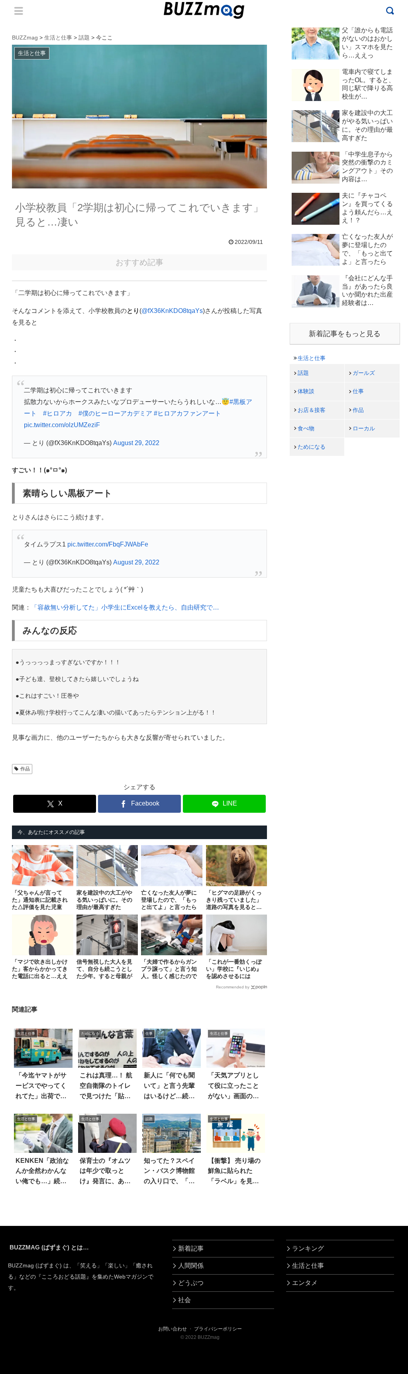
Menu (18, 11)
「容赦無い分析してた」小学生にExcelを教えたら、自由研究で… (125, 607)
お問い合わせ (172, 1329)
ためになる (312, 446)
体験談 (306, 391)
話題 (303, 373)
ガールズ (364, 373)
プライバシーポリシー (218, 1329)
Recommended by (232, 987)
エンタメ (305, 1282)
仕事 (358, 391)
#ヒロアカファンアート (187, 413)
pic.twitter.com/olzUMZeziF (62, 425)
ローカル (364, 428)
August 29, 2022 (136, 443)
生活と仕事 (312, 358)
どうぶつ (191, 1282)
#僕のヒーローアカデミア (115, 413)
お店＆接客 (312, 410)
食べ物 (306, 428)
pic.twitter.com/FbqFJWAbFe (107, 544)
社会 (184, 1300)
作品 (25, 769)
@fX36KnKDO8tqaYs (172, 310)
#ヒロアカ (57, 413)
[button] (26, 1262)
